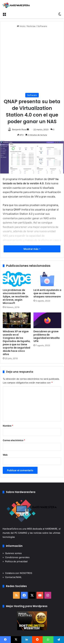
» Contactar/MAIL (12, 577)
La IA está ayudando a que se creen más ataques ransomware (47, 293)
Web (5, 454)
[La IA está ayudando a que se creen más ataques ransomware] (47, 279)
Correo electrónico (14, 440)
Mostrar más (31, 248)
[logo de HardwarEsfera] (16, 5)
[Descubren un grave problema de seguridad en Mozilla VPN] (47, 320)
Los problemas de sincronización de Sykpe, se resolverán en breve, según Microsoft (15, 296)
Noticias (31, 26)
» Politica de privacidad (15, 561)
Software (42, 26)
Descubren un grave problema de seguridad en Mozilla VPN (46, 336)
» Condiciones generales (16, 557)
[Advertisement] (32, 60)
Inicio (22, 26)
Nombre (8, 425)
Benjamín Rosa (19, 129)
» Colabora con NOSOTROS (17, 573)
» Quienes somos (12, 553)
